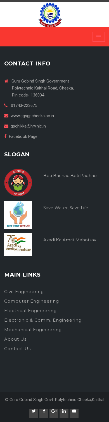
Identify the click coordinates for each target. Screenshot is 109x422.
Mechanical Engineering (33, 329)
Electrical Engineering (30, 310)
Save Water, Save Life (65, 207)
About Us (15, 339)
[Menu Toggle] (99, 37)
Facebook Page (23, 136)
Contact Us (17, 348)
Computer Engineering (31, 301)
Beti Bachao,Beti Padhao (70, 175)
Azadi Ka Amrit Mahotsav (69, 239)
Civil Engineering (24, 291)
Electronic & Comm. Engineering (43, 320)
